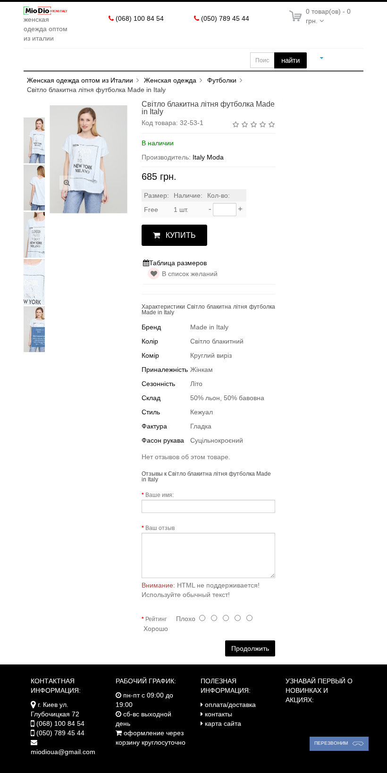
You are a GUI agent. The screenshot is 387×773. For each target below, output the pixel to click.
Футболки (221, 80)
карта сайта (223, 723)
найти (290, 60)
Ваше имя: (159, 495)
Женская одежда (170, 80)
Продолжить (250, 648)
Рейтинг (156, 619)
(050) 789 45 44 (225, 18)
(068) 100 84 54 (140, 18)
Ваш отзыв (160, 528)
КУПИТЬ (181, 235)
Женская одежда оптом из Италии (80, 80)
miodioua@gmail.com (63, 752)
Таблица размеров (178, 263)
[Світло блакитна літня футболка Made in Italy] (40, 140)
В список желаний (190, 273)
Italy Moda (208, 157)
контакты (218, 714)
